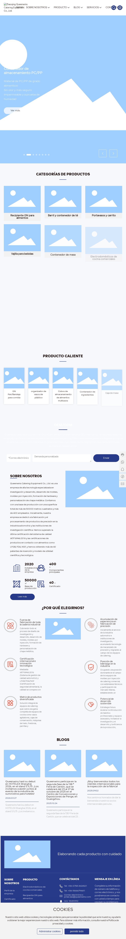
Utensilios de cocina (63, 330)
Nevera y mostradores (103, 292)
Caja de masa (111, 391)
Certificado (10, 899)
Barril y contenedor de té (63, 215)
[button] (24, 155)
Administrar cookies (50, 931)
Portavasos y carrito (104, 215)
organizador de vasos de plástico (38, 394)
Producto (30, 879)
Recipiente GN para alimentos (22, 216)
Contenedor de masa (62, 254)
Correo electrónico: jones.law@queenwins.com (77, 896)
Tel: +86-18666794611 (74, 891)
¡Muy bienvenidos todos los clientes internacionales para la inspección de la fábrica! (103, 784)
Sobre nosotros (11, 881)
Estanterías (22, 292)
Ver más (15, 109)
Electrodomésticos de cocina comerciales (104, 255)
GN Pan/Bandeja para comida (14, 394)
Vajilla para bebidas (22, 254)
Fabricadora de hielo (63, 292)
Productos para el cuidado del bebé (22, 329)
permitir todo (77, 931)
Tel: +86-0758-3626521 (75, 886)
